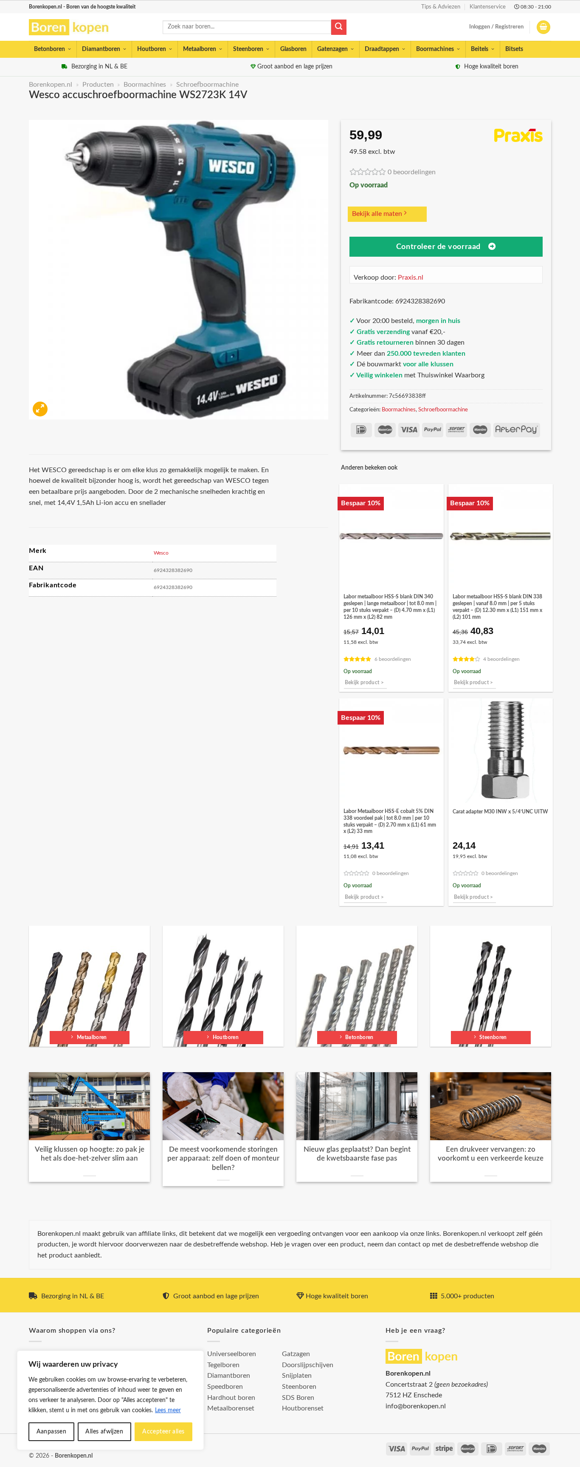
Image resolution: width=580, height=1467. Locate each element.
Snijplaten (297, 1375)
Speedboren (225, 1386)
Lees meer (168, 1410)
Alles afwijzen (104, 1432)
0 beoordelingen (412, 172)
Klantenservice (488, 6)
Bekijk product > (364, 682)
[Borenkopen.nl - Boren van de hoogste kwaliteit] (72, 27)
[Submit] (338, 27)
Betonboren (49, 49)
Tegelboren (223, 1365)
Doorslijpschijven (307, 1365)
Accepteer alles (163, 1432)
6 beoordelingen (392, 659)
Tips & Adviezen (440, 6)
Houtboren (151, 49)
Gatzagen (296, 1354)
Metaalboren (199, 49)
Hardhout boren (231, 1397)
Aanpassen (52, 1432)
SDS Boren (298, 1397)
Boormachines (435, 49)
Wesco (161, 552)
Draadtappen (382, 49)
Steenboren (248, 49)
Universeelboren (231, 1354)
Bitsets (514, 49)
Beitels (479, 49)
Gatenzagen (332, 49)
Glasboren (293, 49)
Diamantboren (101, 49)
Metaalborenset (230, 1408)
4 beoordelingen (501, 659)
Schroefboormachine (207, 84)
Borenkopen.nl (50, 84)
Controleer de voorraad (438, 246)
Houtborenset (303, 1408)
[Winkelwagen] (543, 27)
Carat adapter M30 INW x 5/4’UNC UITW (500, 811)
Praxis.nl (410, 277)
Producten (98, 84)
